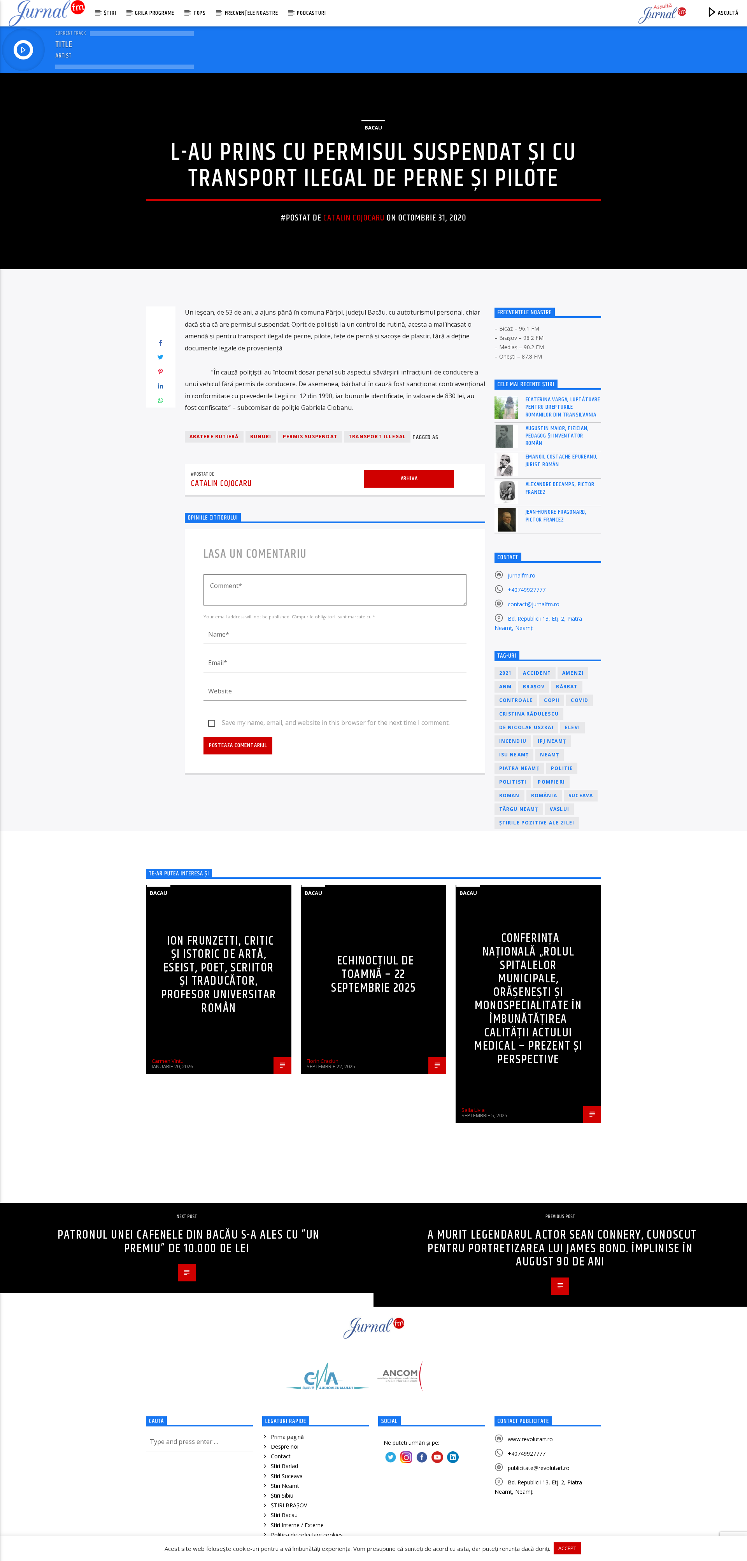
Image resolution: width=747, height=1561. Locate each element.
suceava (580, 795)
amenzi (573, 673)
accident (537, 673)
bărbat (566, 686)
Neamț (549, 754)
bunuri (261, 436)
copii (551, 700)
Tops (199, 13)
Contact (281, 1456)
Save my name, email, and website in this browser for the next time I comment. (336, 722)
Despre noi (284, 1446)
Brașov (534, 686)
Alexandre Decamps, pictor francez (560, 488)
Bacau (373, 127)
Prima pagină (287, 1436)
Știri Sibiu (282, 1495)
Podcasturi (311, 13)
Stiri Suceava (287, 1476)
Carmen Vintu (168, 1060)
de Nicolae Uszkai (526, 727)
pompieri (551, 782)
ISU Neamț (514, 754)
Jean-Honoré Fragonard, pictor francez (556, 515)
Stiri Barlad (284, 1466)
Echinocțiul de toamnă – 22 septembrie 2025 (373, 974)
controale (516, 700)
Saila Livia (473, 1109)
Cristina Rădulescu (529, 713)
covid (579, 700)
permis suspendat (310, 436)
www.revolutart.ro (530, 1439)
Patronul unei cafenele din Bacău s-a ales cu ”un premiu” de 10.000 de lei (189, 1241)
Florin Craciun (322, 1060)
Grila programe (154, 13)
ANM (505, 686)
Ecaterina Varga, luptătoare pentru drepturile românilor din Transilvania (563, 407)
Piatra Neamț (519, 768)
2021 (505, 673)
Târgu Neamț (518, 809)
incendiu (513, 741)
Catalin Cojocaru (353, 218)
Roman (509, 795)
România (544, 795)
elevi (572, 727)
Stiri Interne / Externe (297, 1525)
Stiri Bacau (284, 1515)
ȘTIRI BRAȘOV (289, 1505)
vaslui (559, 809)
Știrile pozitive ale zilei (537, 822)
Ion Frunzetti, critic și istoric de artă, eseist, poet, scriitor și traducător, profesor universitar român (218, 974)
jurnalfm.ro (521, 575)
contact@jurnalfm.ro (533, 604)
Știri (110, 13)
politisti (513, 782)
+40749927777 (526, 589)
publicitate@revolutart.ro (539, 1468)
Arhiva (409, 478)
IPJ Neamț (552, 741)
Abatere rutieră (214, 436)
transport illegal (377, 436)
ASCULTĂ (727, 13)
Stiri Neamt (285, 1485)
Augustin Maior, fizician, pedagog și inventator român (557, 436)
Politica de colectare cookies (307, 1534)
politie (562, 768)
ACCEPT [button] (567, 1548)
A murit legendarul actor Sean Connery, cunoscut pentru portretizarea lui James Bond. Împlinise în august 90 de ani (562, 1248)
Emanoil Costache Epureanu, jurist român (562, 460)
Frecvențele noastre (251, 13)
